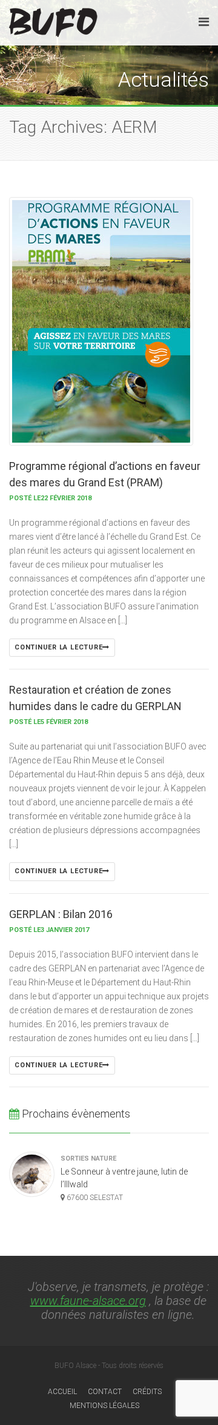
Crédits (147, 1391)
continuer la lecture (58, 647)
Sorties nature (88, 1158)
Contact (105, 1391)
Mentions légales (104, 1405)
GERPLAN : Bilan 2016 (61, 914)
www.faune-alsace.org (88, 1300)
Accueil (62, 1391)
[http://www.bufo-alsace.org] (53, 20)
